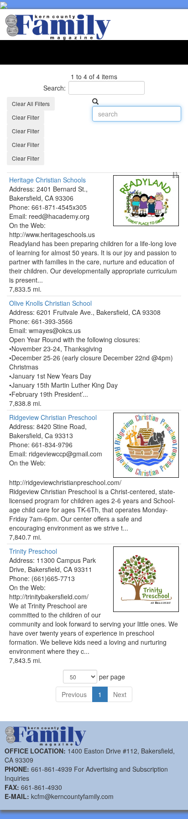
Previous (74, 694)
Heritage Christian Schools (47, 179)
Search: (54, 87)
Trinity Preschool (33, 551)
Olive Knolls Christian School (50, 303)
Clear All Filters (31, 103)
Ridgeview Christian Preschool (53, 417)
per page (111, 676)
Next (119, 694)
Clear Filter (25, 117)
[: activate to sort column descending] (94, 170)
